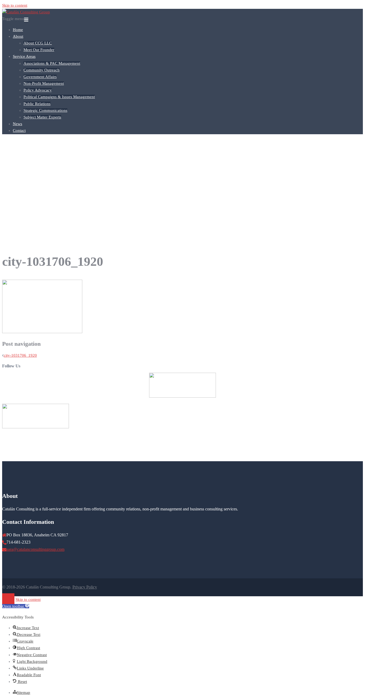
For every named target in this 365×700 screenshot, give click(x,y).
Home (18, 30)
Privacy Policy (84, 587)
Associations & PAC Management (52, 63)
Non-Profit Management (44, 83)
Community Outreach (42, 70)
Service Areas (24, 56)
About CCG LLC (38, 43)
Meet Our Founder (39, 50)
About (18, 36)
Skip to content (14, 5)
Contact (19, 130)
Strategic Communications (45, 110)
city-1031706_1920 (20, 355)
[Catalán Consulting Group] (26, 12)
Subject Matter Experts (42, 117)
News (17, 124)
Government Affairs (40, 77)
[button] (15, 606)
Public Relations (37, 104)
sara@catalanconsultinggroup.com (35, 549)
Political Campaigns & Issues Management (59, 97)
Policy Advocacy (38, 90)
